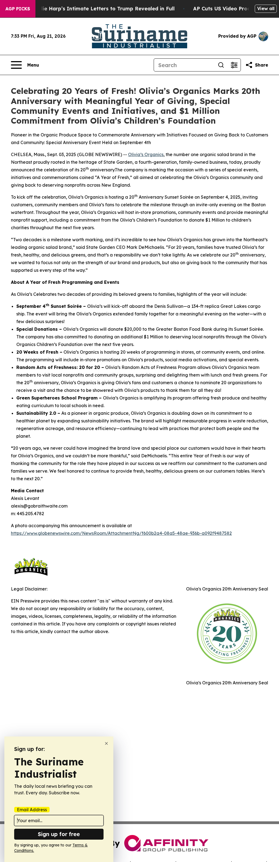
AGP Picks (17, 8)
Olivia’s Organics (145, 154)
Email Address (32, 809)
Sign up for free (59, 834)
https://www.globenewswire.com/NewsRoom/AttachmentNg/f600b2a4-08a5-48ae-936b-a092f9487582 (121, 533)
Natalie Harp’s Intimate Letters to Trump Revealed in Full (102, 8)
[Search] (221, 65)
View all (265, 8)
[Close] (106, 743)
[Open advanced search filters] (234, 65)
